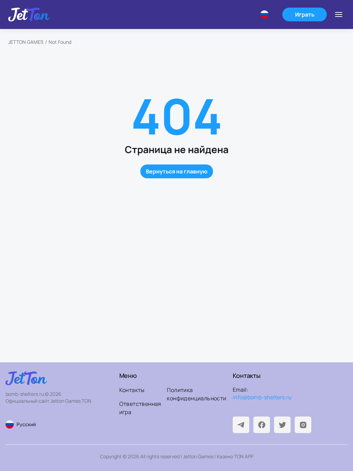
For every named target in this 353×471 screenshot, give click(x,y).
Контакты (132, 390)
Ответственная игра (140, 408)
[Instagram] (303, 425)
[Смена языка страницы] (267, 14)
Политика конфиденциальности (189, 394)
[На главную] (29, 14)
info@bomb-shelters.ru (262, 397)
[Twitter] (282, 425)
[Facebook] (261, 425)
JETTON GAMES (25, 42)
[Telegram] (241, 425)
